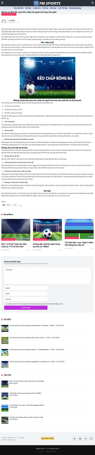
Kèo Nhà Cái (18, 8)
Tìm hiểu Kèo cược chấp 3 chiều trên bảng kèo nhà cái (79, 243)
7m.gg (75, 37)
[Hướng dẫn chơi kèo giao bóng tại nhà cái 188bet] (47, 230)
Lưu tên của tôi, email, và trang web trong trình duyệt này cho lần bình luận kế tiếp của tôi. (34, 304)
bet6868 (12, 20)
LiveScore (37, 8)
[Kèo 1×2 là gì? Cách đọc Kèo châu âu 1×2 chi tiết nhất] (15, 230)
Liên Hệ (41, 451)
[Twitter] (74, 438)
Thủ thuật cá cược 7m (9, 14)
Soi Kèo (28, 8)
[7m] (47, 3)
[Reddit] (85, 438)
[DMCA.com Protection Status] (47, 439)
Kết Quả (53, 8)
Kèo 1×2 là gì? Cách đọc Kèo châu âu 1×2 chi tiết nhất (14, 245)
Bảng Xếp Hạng (75, 8)
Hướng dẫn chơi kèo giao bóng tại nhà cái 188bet (46, 245)
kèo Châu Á (34, 45)
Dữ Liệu (45, 8)
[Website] (91, 438)
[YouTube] (80, 438)
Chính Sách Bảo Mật (50, 451)
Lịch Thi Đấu (63, 8)
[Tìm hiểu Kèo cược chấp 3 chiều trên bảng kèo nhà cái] (79, 229)
